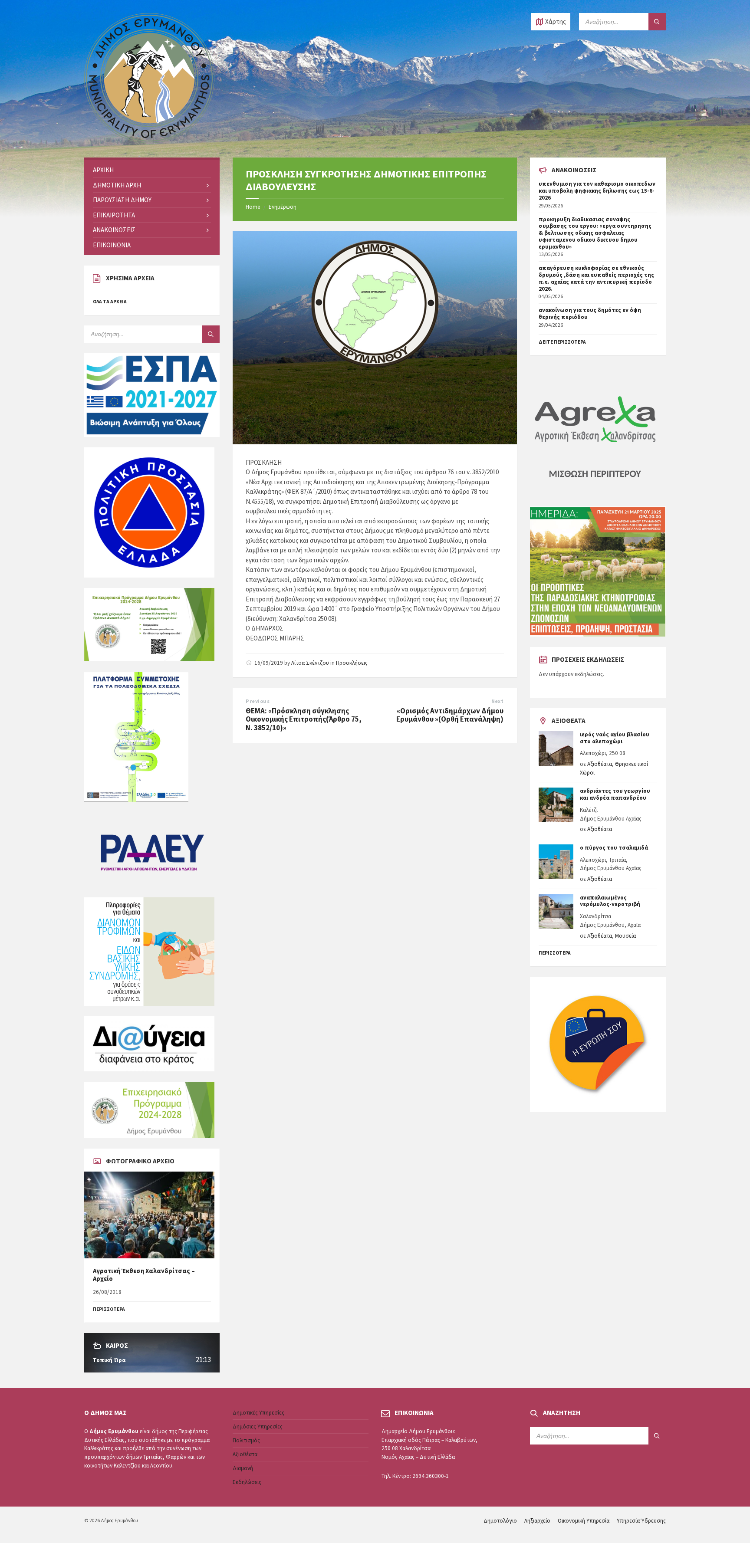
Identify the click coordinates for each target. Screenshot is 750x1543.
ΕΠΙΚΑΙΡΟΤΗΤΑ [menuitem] (114, 215)
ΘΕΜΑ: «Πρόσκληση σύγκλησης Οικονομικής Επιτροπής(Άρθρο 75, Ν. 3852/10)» (304, 719)
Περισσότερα (555, 953)
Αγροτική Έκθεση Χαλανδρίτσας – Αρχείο (144, 1275)
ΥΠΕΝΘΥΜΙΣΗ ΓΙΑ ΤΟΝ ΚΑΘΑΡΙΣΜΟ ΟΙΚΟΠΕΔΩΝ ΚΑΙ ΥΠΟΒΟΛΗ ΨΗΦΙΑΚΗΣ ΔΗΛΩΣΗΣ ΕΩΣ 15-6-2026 (597, 190)
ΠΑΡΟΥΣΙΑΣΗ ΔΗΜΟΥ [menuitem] (122, 200)
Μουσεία (625, 935)
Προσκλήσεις (352, 662)
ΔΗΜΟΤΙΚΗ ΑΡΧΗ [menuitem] (117, 185)
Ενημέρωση (282, 206)
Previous (258, 701)
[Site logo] (149, 141)
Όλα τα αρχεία (110, 302)
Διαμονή (243, 1468)
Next (497, 701)
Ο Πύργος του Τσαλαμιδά (614, 847)
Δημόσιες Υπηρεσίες (258, 1426)
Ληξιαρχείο (537, 1520)
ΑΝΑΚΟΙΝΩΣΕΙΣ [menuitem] (114, 230)
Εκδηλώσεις (247, 1482)
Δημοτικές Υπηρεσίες (258, 1412)
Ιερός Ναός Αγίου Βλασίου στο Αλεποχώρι (614, 738)
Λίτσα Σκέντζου (310, 662)
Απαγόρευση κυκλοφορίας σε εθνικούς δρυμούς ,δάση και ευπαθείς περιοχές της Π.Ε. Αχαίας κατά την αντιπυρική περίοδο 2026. (596, 278)
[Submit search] (657, 21)
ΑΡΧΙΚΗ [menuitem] (103, 170)
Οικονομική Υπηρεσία (583, 1520)
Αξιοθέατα (599, 764)
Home (253, 206)
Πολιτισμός (246, 1440)
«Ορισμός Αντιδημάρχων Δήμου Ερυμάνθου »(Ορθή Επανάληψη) (449, 715)
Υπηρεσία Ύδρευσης (641, 1520)
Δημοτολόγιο (500, 1520)
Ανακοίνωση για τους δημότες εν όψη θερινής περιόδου (590, 313)
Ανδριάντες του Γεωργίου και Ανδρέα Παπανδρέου (615, 794)
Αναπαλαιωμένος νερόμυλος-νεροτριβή (610, 901)
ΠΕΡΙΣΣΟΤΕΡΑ (109, 1309)
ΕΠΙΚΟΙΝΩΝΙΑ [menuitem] (112, 245)
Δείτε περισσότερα (562, 342)
